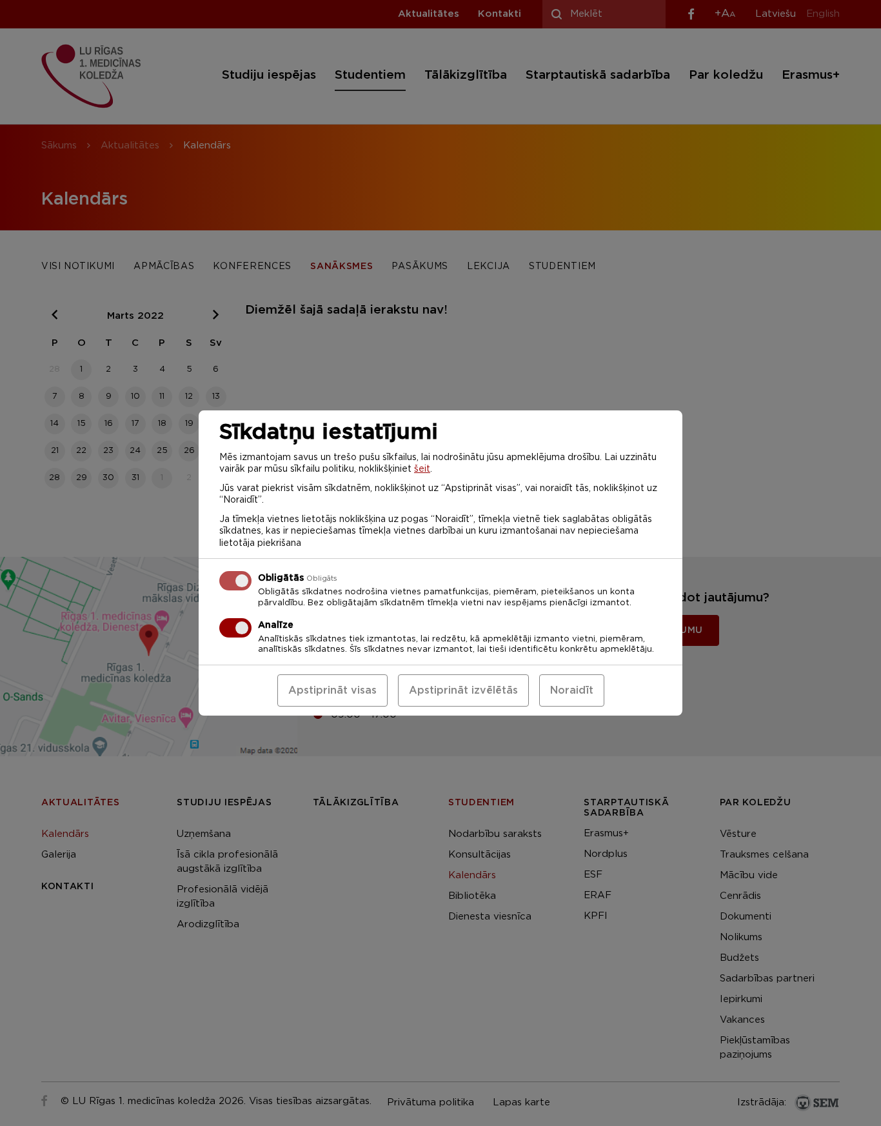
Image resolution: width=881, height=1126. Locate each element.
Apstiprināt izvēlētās (463, 690)
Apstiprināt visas (332, 690)
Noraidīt (571, 690)
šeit (422, 469)
